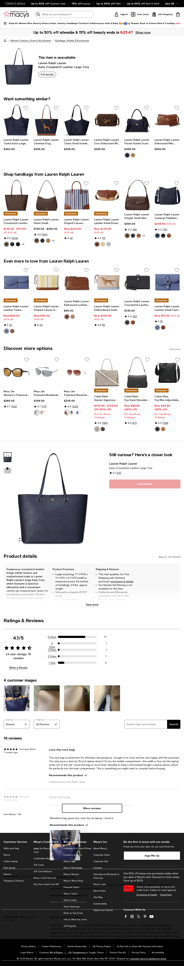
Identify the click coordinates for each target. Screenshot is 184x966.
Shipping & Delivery (14, 881)
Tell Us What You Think (75, 919)
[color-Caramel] (163, 429)
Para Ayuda (9, 868)
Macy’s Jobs (99, 884)
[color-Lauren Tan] (48, 240)
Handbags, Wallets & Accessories (72, 40)
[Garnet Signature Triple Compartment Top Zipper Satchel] (107, 372)
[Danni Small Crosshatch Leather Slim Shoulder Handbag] (47, 195)
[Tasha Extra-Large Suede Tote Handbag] (16, 120)
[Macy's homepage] (5, 40)
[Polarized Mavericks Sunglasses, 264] (77, 372)
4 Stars (52, 643)
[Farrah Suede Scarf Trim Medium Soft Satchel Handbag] (137, 120)
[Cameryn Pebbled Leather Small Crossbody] (167, 195)
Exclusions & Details (147, 895)
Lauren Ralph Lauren (52, 63)
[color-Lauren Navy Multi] (127, 155)
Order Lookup (11, 861)
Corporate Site (100, 861)
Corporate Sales (101, 855)
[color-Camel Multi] (133, 155)
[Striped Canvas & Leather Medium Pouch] (47, 282)
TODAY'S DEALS (15, 3)
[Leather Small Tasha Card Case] (167, 282)
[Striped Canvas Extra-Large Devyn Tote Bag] (77, 195)
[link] (16, 144)
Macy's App (69, 861)
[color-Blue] (108, 244)
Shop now (143, 32)
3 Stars (52, 649)
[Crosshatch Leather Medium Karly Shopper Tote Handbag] (16, 195)
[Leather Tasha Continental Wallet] (16, 282)
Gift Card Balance (43, 871)
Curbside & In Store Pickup (77, 848)
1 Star (52, 662)
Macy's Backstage (73, 868)
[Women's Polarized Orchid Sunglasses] (16, 372)
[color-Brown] (12, 331)
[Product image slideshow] (53, 498)
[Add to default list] (26, 108)
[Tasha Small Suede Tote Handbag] (77, 120)
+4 (23, 244)
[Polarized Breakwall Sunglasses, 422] (47, 372)
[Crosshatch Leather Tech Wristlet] (137, 282)
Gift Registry (70, 926)
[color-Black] (18, 244)
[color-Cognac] (97, 244)
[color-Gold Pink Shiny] (67, 412)
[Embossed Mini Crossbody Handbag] (167, 120)
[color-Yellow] (103, 244)
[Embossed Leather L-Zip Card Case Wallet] (77, 282)
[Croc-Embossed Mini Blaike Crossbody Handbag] (107, 120)
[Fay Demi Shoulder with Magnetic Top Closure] (137, 372)
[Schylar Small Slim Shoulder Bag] (137, 195)
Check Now (166, 895)
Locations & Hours (73, 855)
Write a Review (18, 667)
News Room (99, 891)
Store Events (70, 900)
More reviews (92, 808)
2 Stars (52, 656)
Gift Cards (39, 865)
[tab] (8, 457)
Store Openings (72, 906)
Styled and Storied (103, 910)
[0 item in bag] (177, 14)
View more (92, 604)
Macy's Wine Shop (73, 881)
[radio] (127, 155)
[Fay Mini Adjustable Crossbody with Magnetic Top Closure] (167, 372)
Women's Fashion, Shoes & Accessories (30, 40)
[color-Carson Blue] (157, 327)
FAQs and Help (11, 848)
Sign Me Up (152, 855)
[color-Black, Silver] (157, 429)
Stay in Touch (70, 893)
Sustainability (100, 903)
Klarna (7, 855)
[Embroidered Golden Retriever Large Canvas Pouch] (107, 282)
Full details (47, 74)
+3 (143, 235)
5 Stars (52, 636)
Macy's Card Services (45, 878)
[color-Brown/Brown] (42, 412)
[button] (47, 498)
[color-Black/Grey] (36, 412)
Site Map (98, 897)
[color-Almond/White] (97, 429)
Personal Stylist (71, 887)
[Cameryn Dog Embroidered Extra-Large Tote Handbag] (47, 120)
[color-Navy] (12, 244)
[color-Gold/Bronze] (72, 412)
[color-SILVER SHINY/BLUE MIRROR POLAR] (78, 412)
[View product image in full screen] (21, 539)
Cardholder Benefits (44, 858)
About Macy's (100, 848)
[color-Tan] (72, 317)
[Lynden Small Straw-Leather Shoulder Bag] (107, 195)
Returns (7, 874)
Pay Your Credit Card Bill (46, 884)
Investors (97, 868)
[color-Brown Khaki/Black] (103, 429)
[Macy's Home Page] (16, 14)
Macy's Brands (71, 874)
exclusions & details (122, 581)
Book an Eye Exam (73, 913)
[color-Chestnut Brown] (6, 244)
